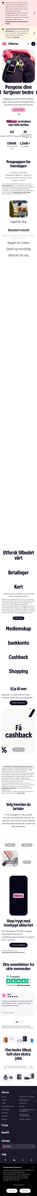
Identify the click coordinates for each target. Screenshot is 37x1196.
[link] (10, 841)
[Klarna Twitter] (23, 1160)
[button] (34, 13)
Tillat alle (25, 1191)
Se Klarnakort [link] (18, 618)
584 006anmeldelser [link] (23, 985)
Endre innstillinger (18, 1185)
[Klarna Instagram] (31, 1160)
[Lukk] (33, 1167)
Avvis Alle (12, 1191)
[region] (18, 1180)
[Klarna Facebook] (6, 1160)
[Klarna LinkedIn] (14, 1160)
